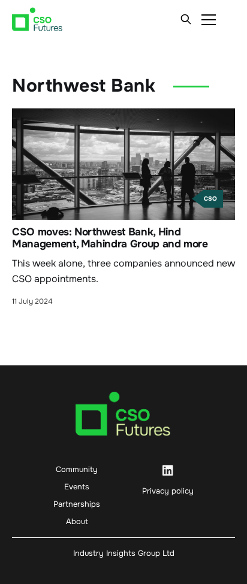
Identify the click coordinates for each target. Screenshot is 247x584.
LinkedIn (167, 470)
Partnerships (76, 504)
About (77, 521)
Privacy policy (168, 491)
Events (76, 487)
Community (77, 469)
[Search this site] (186, 19)
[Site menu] (209, 19)
